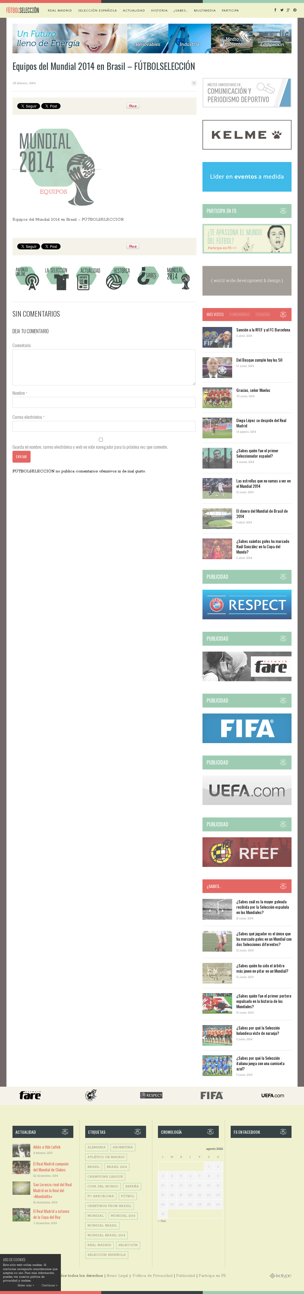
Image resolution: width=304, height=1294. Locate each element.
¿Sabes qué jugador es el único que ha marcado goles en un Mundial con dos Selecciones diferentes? (264, 938)
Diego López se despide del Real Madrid (261, 423)
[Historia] (117, 290)
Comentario (21, 345)
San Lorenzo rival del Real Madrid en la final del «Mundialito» (52, 1190)
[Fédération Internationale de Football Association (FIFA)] (247, 742)
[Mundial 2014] (178, 290)
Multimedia (205, 10)
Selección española (97, 10)
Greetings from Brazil (110, 1206)
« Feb (162, 1221)
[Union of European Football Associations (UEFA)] (247, 804)
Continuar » (49, 1285)
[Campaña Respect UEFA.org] (247, 618)
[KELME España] (247, 148)
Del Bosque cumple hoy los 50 (259, 360)
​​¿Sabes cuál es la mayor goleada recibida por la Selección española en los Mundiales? (262, 906)
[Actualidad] (87, 290)
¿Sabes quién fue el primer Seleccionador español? (257, 453)
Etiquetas (263, 314)
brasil (94, 1167)
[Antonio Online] (27, 290)
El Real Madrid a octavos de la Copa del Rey (51, 1214)
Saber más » (26, 1285)
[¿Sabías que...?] (148, 290)
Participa (230, 10)
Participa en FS (212, 1275)
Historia (159, 10)
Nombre (19, 392)
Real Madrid (60, 10)
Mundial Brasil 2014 (106, 1235)
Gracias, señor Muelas (253, 390)
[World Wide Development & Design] (247, 294)
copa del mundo (103, 1187)
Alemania (97, 1147)
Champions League (105, 1177)
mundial (96, 1216)
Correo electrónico (28, 416)
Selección (128, 1245)
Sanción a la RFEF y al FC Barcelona (263, 329)
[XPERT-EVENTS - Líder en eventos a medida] (247, 190)
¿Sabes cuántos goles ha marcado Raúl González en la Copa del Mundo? (262, 546)
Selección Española (107, 1255)
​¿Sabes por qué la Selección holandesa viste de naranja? (258, 1030)
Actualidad (134, 10)
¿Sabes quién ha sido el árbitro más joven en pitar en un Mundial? (262, 968)
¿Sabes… (181, 10)
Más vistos (215, 314)
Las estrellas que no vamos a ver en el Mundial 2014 (263, 483)
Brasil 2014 (117, 1167)
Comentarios (239, 314)
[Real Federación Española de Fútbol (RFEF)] (247, 866)
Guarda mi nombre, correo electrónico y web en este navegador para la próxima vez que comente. (90, 446)
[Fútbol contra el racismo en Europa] (247, 680)
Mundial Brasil (102, 1226)
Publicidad (185, 1275)
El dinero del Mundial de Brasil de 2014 (262, 513)
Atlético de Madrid (106, 1157)
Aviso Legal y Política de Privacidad (139, 1275)
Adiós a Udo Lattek (47, 1147)
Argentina (123, 1147)
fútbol (127, 1196)
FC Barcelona (101, 1196)
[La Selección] (57, 290)
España (132, 1187)
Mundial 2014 (123, 1216)
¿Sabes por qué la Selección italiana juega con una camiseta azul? (260, 1063)
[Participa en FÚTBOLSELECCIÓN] (247, 252)
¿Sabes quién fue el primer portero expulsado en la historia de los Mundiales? (263, 1000)
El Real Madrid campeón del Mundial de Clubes (51, 1167)
